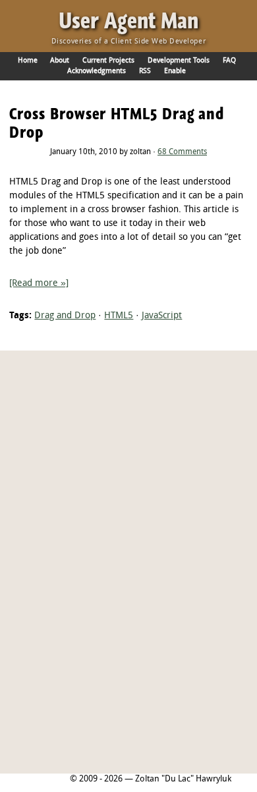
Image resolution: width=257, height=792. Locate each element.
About (59, 61)
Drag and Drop (65, 316)
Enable (175, 71)
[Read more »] (39, 284)
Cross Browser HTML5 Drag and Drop (116, 122)
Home (28, 61)
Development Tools (179, 61)
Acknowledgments (96, 71)
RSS (145, 71)
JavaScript (162, 316)
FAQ (229, 61)
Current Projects (108, 61)
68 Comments (182, 152)
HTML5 (118, 316)
